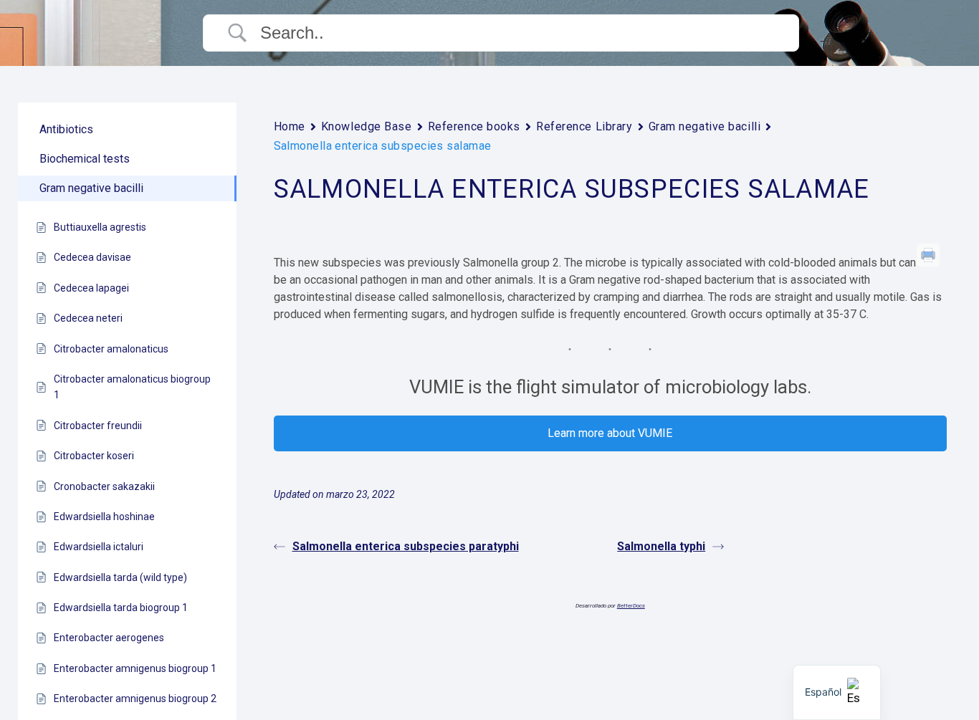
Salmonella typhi (661, 546)
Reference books (474, 126)
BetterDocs (631, 606)
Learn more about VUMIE (610, 433)
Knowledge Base (366, 126)
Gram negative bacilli (705, 126)
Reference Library (584, 126)
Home (289, 126)
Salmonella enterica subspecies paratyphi (405, 546)
